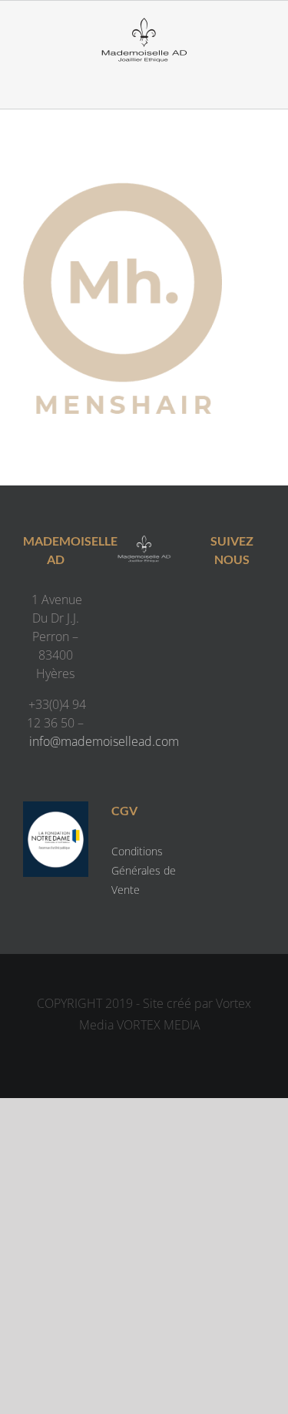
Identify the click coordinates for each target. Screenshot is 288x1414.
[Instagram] (247, 602)
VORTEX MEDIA (158, 1024)
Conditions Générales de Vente (143, 870)
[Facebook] (217, 602)
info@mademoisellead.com (104, 741)
